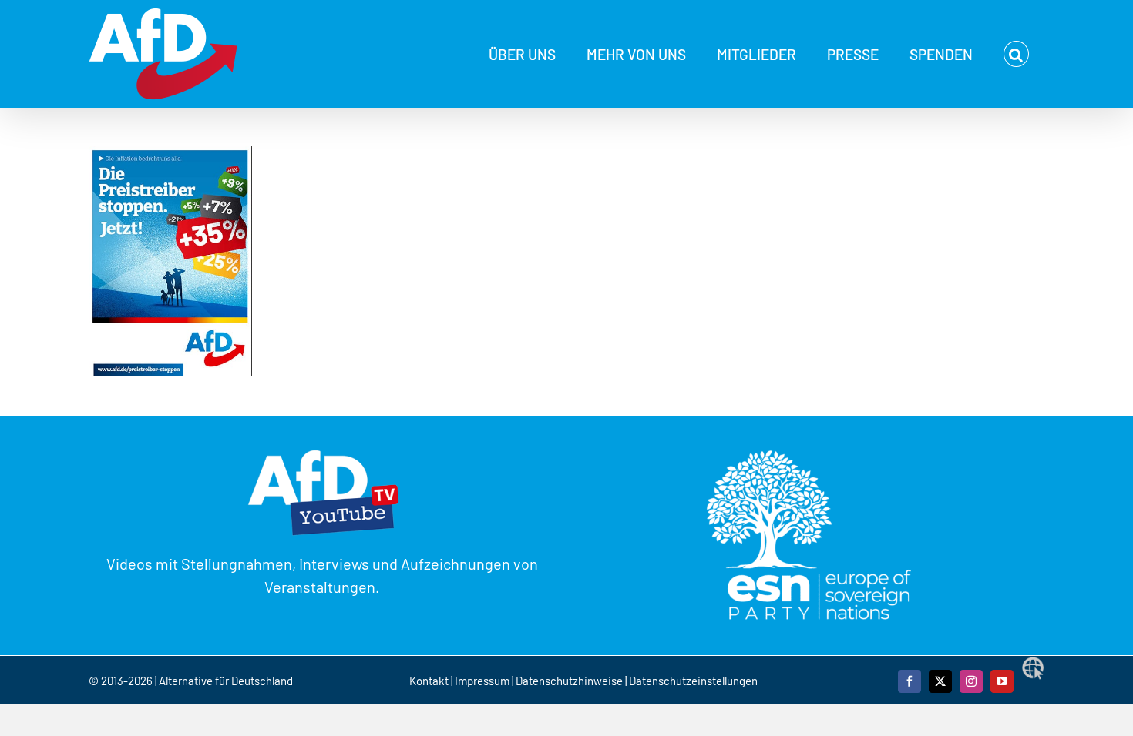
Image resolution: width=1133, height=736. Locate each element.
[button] (1016, 54)
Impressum (482, 680)
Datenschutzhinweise (569, 680)
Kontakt (430, 680)
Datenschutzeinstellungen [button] (693, 680)
